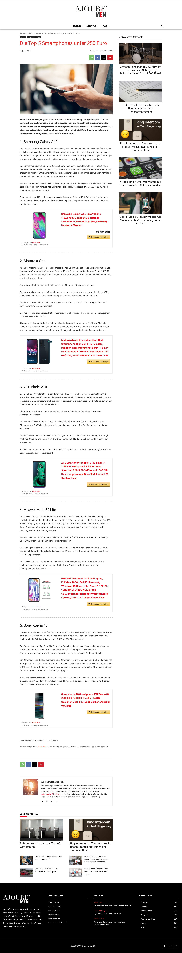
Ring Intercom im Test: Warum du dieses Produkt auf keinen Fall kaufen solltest (89, 847)
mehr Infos (36, 242)
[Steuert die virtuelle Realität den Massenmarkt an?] (26, 860)
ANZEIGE (87, 875)
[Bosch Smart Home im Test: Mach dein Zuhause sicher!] (75, 872)
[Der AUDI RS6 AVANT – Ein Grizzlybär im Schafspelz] (26, 872)
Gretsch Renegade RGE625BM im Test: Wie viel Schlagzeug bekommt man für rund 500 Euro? (140, 70)
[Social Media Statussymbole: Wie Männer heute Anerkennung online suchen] (140, 203)
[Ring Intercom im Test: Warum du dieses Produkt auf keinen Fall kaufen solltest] (91, 830)
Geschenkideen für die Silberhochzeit (113, 906)
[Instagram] (47, 801)
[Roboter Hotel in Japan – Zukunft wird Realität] (41, 830)
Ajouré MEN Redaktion (52, 781)
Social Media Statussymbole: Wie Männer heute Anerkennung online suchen (140, 220)
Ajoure (22, 33)
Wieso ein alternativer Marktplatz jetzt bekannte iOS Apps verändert (140, 183)
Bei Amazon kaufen (99, 237)
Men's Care (99, 918)
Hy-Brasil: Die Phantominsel (108, 914)
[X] (103, 57)
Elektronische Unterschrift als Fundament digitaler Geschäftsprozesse (140, 108)
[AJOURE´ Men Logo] (23, 899)
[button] (161, 26)
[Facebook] (97, 57)
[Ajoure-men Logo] (91, 11)
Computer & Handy (41, 33)
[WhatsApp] (91, 57)
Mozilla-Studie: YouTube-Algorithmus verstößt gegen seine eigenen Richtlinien (96, 859)
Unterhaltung (99, 910)
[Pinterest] (110, 57)
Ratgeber (98, 902)
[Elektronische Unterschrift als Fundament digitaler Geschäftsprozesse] (140, 91)
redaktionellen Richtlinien (50, 794)
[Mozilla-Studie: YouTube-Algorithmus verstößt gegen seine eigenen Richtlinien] (75, 860)
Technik (29, 33)
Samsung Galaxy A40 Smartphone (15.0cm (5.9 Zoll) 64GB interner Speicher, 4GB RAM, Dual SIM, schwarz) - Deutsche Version (84, 220)
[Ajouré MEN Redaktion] (30, 791)
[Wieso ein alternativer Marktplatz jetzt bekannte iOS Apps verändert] (140, 168)
